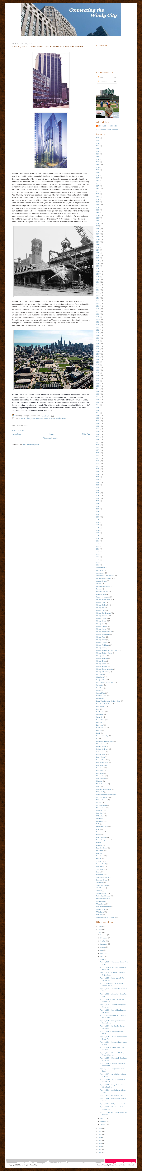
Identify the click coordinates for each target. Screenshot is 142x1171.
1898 (98, 250)
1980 (98, 469)
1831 (98, 138)
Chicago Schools (101, 656)
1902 (98, 261)
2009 (98, 538)
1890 (98, 228)
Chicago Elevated (101, 615)
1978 (98, 463)
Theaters (99, 890)
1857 (98, 148)
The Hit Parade (101, 888)
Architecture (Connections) (105, 575)
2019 (98, 565)
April (102, 959)
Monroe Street (49, 418)
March (102, 1118)
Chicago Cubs (100, 610)
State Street (99, 869)
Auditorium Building (103, 586)
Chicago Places (101, 639)
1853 (98, 143)
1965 (98, 429)
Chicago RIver (101, 648)
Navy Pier (99, 813)
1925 (98, 322)
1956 (98, 405)
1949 (98, 386)
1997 (98, 506)
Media (98, 786)
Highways (99, 725)
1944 (98, 373)
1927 (98, 327)
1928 (98, 330)
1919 (98, 306)
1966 (98, 431)
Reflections (99, 850)
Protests (98, 834)
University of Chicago (103, 896)
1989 (98, 490)
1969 (98, 439)
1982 (98, 474)
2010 (98, 541)
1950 (98, 389)
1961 (98, 418)
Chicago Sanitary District (104, 653)
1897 (98, 247)
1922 (98, 314)
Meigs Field (100, 792)
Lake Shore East (101, 765)
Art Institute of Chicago (103, 578)
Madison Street (101, 778)
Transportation (101, 893)
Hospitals (99, 730)
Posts (101, 77)
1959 (98, 413)
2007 (98, 533)
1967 (98, 434)
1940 (98, 362)
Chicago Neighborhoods (104, 631)
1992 (98, 498)
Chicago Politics (101, 642)
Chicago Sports (101, 661)
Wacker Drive (61, 418)
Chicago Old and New (108, 126)
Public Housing (101, 837)
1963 (23, 418)
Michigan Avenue (101, 797)
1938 (98, 357)
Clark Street (100, 677)
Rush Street (99, 856)
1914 (98, 293)
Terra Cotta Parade (102, 885)
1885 (98, 212)
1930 (98, 335)
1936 (98, 351)
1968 (98, 437)
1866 (98, 172)
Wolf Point (99, 914)
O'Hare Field (100, 816)
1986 (98, 485)
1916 (98, 298)
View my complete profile (107, 130)
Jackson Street (100, 752)
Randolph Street (101, 848)
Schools (98, 858)
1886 (98, 215)
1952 (98, 394)
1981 (98, 471)
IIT (97, 738)
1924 (98, 319)
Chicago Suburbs (101, 666)
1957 (98, 407)
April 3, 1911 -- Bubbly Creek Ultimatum (113, 1104)
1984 (98, 479)
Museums (99, 810)
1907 (98, 274)
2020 (100, 926)
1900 (98, 255)
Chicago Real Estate (102, 645)
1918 (98, 303)
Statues (98, 872)
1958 (98, 410)
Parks (98, 824)
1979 (98, 466)
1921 (98, 311)
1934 (98, 346)
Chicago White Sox (102, 672)
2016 (98, 557)
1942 (98, 367)
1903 (98, 263)
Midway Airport (101, 800)
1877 (98, 191)
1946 (98, 378)
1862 (98, 162)
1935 (98, 349)
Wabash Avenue (101, 901)
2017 (98, 559)
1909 (98, 279)
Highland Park (101, 722)
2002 (98, 519)
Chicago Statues (101, 663)
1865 (98, 170)
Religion (99, 853)
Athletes (98, 583)
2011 (98, 543)
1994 (98, 503)
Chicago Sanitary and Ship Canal (106, 650)
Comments (102, 82)
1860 (98, 156)
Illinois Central (101, 746)
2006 (98, 530)
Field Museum (100, 706)
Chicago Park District (103, 634)
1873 (98, 183)
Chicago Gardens (101, 626)
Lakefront (99, 770)
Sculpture (99, 861)
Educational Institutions (103, 704)
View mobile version (51, 438)
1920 (98, 308)
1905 (98, 268)
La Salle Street (100, 754)
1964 (98, 426)
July (101, 950)
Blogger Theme (102, 1165)
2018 (98, 562)
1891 (98, 231)
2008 (98, 535)
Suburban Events (101, 880)
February (103, 1121)
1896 (98, 244)
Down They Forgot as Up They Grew (108, 701)
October (103, 941)
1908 (98, 276)
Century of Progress (102, 597)
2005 (98, 527)
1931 (98, 338)
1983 (98, 477)
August (102, 947)
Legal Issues (100, 773)
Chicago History (101, 629)
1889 (98, 223)
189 (97, 226)
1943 (98, 370)
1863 (98, 164)
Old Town (99, 818)
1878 (98, 194)
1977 (98, 461)
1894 (98, 239)
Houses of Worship (102, 736)
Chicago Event (101, 618)
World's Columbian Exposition (106, 917)
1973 (98, 450)
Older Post (86, 434)
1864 (98, 167)
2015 (98, 554)
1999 (98, 511)
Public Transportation (103, 840)
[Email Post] (52, 415)
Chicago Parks (100, 637)
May (101, 956)
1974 (98, 453)
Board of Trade (101, 594)
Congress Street (101, 680)
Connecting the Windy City (28, 1165)
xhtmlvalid (131, 1165)
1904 (98, 266)
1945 (98, 375)
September (103, 944)
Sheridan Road (101, 864)
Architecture (100, 573)
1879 (98, 196)
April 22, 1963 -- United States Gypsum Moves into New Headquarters (47, 46)
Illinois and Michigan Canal (105, 741)
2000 (98, 514)
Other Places (100, 821)
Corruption (99, 685)
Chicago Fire (100, 624)
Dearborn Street (101, 695)
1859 (98, 154)
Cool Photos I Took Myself (105, 682)
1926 (98, 325)
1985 (98, 482)
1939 (98, 359)
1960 (98, 415)
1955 (98, 402)
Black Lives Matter (102, 592)
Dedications (100, 698)
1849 (98, 140)
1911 (98, 285)
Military (98, 802)
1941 (98, 365)
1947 (98, 381)
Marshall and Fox (101, 784)
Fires (97, 709)
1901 (98, 258)
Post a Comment (18, 430)
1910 (98, 282)
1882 (98, 204)
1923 (98, 317)
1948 (98, 383)
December (103, 935)
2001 (98, 517)
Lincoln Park (100, 776)
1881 (98, 202)
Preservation (100, 832)
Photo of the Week (102, 826)
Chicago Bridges (101, 605)
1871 (98, 178)
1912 (98, 287)
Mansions (99, 781)
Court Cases (100, 688)
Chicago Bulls (100, 607)
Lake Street (99, 768)
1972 (98, 447)
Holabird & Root (101, 728)
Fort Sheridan (100, 712)
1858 (98, 151)
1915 (98, 295)
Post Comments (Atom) (30, 445)
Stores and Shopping (103, 877)
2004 (98, 525)
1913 (98, 290)
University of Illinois (103, 898)
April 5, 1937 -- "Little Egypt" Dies (111, 1095)
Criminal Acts (100, 693)
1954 (98, 399)
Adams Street (100, 567)
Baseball (99, 589)
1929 (98, 332)
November (103, 938)
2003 (98, 522)
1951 (98, 391)
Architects (99, 570)
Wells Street (100, 912)
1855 (98, 146)
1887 (98, 218)
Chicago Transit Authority (104, 669)
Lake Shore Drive (102, 762)
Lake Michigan (101, 760)
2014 (98, 551)
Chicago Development (103, 613)
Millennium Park (101, 805)
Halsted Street (100, 720)
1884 (98, 210)
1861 (98, 159)
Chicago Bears (100, 602)
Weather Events (101, 909)
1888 (98, 220)
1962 (98, 421)
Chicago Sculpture (102, 658)
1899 (98, 252)
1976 (98, 458)
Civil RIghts (100, 674)
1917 (98, 300)
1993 (98, 501)
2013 (98, 549)
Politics (98, 829)
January (102, 1124)
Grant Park (99, 714)
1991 (98, 495)
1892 (98, 234)
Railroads (99, 845)
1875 (98, 186)
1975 (98, 455)
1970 (98, 442)
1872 (98, 180)
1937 (98, 354)
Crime (98, 690)
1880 (98, 199)
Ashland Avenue (101, 581)
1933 (98, 343)
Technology (100, 882)
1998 (98, 509)
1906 (98, 271)
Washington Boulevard (103, 906)
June (101, 953)
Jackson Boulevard (102, 749)
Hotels (98, 733)
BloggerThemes (114, 1165)
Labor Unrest (100, 757)
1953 (98, 397)
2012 (98, 546)
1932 (98, 341)
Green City (99, 717)
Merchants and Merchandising (106, 794)
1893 (98, 236)
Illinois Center (100, 744)
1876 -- (98, 188)
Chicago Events (101, 621)
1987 (98, 487)
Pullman (99, 842)
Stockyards (99, 874)
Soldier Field (100, 866)
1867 (98, 175)
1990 (98, 493)
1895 (98, 242)
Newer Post (16, 434)
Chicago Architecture (34, 418)
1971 (98, 445)
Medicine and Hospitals (103, 789)
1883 (98, 207)
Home (51, 434)
